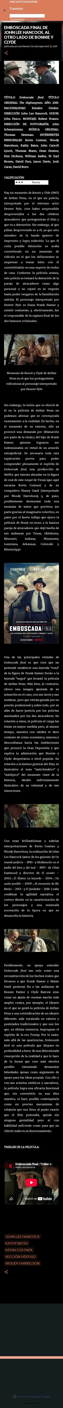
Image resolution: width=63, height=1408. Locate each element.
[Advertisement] (25, 1329)
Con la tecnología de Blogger (33, 1396)
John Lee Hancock (22, 1236)
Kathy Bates (16, 1243)
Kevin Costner (18, 1250)
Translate (37, 19)
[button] (6, 53)
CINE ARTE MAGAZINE (23, 1)
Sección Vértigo (20, 1257)
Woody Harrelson (22, 1263)
